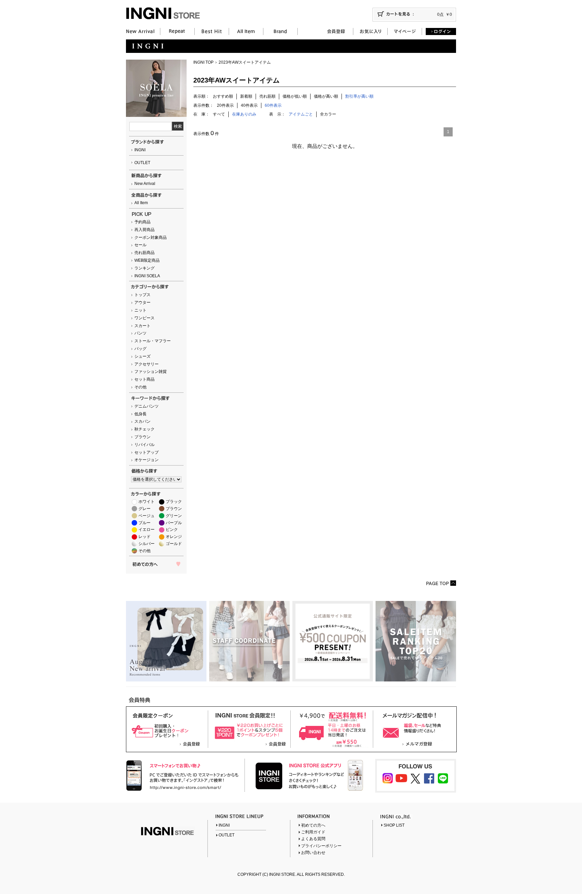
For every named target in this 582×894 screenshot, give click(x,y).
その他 (140, 387)
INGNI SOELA (147, 276)
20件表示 (225, 105)
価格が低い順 (295, 96)
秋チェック (144, 429)
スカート (142, 325)
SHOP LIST (394, 825)
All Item (141, 202)
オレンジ (174, 536)
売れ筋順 (267, 96)
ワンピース (144, 318)
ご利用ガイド (313, 832)
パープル (174, 522)
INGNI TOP (203, 62)
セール (140, 245)
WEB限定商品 (147, 260)
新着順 (246, 96)
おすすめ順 (223, 96)
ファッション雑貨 (150, 371)
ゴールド (174, 543)
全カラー (328, 114)
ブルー (144, 522)
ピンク (172, 529)
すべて (219, 114)
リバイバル (144, 444)
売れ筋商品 (144, 252)
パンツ (140, 333)
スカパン (142, 421)
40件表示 (249, 105)
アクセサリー (146, 364)
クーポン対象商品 (150, 237)
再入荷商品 (144, 229)
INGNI (140, 150)
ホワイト (146, 501)
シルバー (146, 543)
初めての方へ (313, 825)
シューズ (142, 356)
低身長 (140, 414)
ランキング (144, 268)
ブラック (174, 501)
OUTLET (142, 162)
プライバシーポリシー (321, 845)
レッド (144, 536)
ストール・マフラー (152, 341)
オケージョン (146, 459)
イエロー (146, 529)
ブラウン (142, 437)
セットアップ (146, 452)
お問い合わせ (313, 852)
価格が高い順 (326, 96)
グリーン (174, 515)
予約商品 (142, 222)
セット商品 (144, 379)
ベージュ (146, 515)
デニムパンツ (146, 406)
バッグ (140, 348)
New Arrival (144, 183)
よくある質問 (313, 838)
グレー (144, 508)
